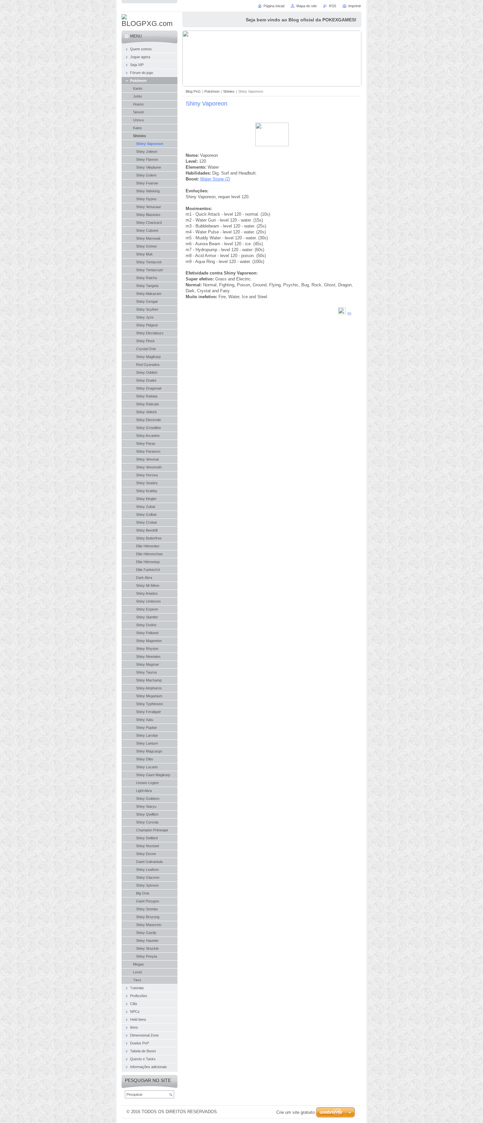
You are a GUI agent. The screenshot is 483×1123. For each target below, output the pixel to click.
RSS (332, 6)
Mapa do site (306, 6)
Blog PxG (193, 91)
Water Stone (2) (215, 179)
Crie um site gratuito (295, 1112)
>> (349, 313)
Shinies (229, 91)
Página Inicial (274, 6)
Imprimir (354, 6)
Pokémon (211, 91)
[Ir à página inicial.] (149, 21)
